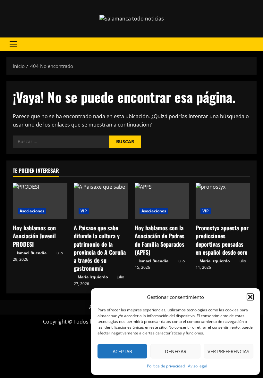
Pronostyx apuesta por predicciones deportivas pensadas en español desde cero (222, 240)
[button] (250, 297)
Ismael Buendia (32, 253)
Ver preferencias (228, 351)
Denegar (175, 351)
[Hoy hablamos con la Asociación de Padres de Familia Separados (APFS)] (162, 201)
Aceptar (122, 351)
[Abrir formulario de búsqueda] (255, 44)
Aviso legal (197, 366)
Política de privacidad (166, 366)
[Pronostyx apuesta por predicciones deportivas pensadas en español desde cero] (223, 201)
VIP (84, 211)
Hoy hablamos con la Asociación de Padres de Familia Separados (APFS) (159, 240)
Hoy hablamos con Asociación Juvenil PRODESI (34, 236)
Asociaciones (32, 211)
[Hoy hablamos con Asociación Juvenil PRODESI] (40, 201)
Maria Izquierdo (93, 277)
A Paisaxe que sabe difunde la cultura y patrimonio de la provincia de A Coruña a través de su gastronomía (100, 248)
